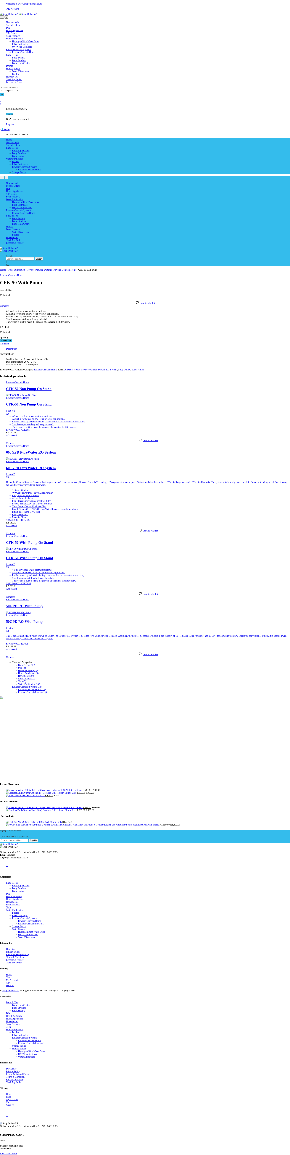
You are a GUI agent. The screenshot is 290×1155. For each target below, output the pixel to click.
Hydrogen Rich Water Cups (25, 41)
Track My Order (14, 79)
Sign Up (33, 840)
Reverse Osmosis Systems (18, 49)
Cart (8, 982)
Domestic (67, 369)
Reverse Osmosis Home (23, 52)
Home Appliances (14, 30)
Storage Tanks (19, 172)
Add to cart (6, 341)
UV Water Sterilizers (22, 46)
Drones (9, 66)
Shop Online (124, 369)
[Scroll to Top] (1, 1129)
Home (9, 139)
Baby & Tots (12, 55)
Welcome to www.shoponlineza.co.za (24, 3)
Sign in (9, 114)
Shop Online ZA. (10, 990)
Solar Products (13, 36)
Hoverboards (12, 76)
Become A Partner (14, 82)
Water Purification (14, 38)
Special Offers (13, 25)
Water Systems (13, 68)
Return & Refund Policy (17, 954)
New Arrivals (12, 22)
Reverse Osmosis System (93, 369)
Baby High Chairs (20, 63)
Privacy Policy (13, 951)
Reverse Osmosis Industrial (32, 692)
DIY (8, 27)
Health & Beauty (28, 670)
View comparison (8, 1153)
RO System (111, 369)
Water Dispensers (20, 71)
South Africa (138, 369)
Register (10, 124)
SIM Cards (11, 33)
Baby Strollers (19, 60)
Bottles (15, 74)
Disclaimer (11, 949)
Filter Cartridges (19, 44)
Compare (4, 306)
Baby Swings (18, 57)
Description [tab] (11, 348)
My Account (13, 9)
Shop (8, 977)
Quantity (4, 337)
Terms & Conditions (15, 957)
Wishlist (10, 985)
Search (9, 256)
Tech (22, 681)
